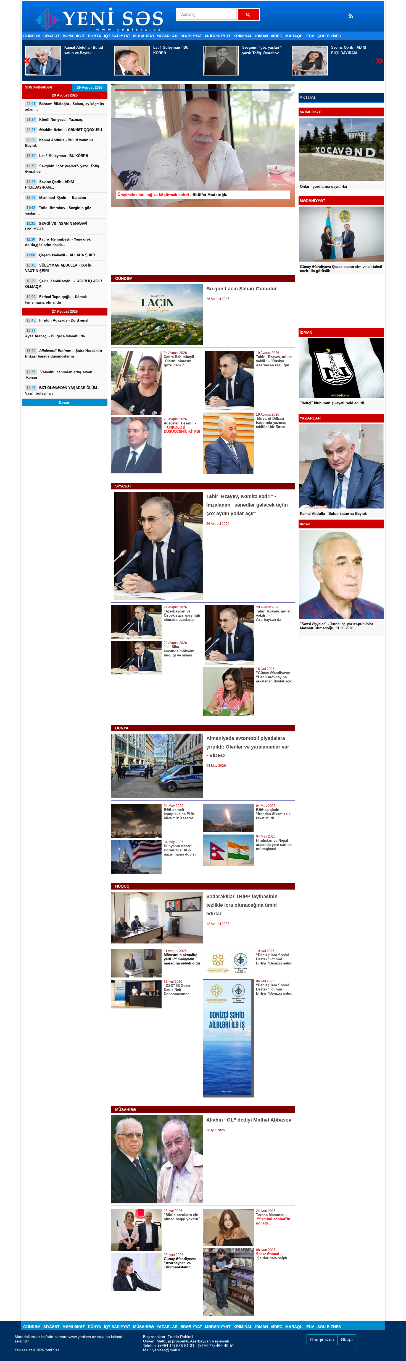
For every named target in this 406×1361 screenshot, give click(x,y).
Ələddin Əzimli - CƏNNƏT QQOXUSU (64, 130)
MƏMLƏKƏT (73, 36)
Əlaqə (347, 1339)
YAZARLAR (167, 36)
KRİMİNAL (242, 36)
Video (277, 36)
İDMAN (261, 36)
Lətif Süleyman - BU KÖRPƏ (81, 50)
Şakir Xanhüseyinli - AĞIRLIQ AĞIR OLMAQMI (63, 284)
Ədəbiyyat (191, 36)
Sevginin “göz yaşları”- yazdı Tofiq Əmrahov (173, 50)
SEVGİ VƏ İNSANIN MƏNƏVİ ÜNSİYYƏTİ (56, 226)
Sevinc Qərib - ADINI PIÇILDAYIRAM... (259, 50)
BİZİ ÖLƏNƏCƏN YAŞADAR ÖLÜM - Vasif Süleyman (62, 390)
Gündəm (32, 36)
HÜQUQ (122, 886)
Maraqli (294, 36)
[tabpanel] (203, 145)
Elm (310, 36)
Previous (26, 60)
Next (379, 60)
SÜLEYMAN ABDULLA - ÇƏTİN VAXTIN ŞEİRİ (58, 268)
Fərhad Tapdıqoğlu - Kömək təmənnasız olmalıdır (56, 299)
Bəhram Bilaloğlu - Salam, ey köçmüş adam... (64, 106)
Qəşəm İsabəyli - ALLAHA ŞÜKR (61, 255)
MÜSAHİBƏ (143, 36)
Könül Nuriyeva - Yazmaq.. (56, 120)
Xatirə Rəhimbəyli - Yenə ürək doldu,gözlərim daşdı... (58, 242)
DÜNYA (94, 36)
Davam (64, 402)
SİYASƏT (51, 36)
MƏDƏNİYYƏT (218, 36)
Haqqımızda (322, 1339)
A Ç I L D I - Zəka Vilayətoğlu (324, 313)
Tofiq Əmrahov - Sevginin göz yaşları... (58, 210)
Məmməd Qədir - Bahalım (354, 47)
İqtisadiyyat (117, 36)
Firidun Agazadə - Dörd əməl (57, 320)
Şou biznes (329, 36)
